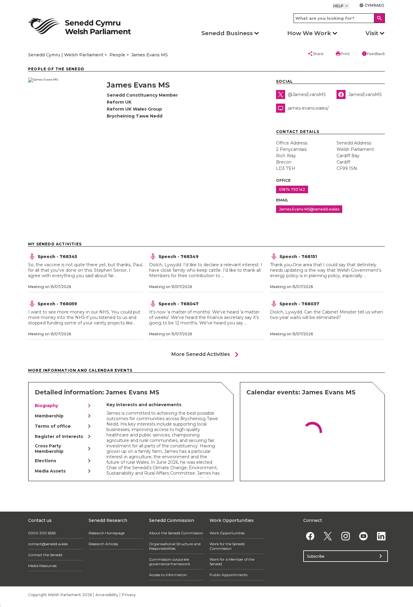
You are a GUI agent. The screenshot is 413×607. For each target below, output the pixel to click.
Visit (372, 33)
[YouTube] (363, 536)
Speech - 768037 (299, 304)
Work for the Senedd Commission (227, 546)
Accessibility (107, 594)
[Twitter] (328, 536)
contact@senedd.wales (48, 544)
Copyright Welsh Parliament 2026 (60, 594)
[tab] (64, 405)
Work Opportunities (227, 533)
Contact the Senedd (45, 554)
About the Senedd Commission (176, 533)
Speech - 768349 (178, 256)
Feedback (373, 53)
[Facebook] (310, 536)
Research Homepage (107, 533)
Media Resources (42, 565)
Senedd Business (227, 33)
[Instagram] (346, 536)
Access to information (168, 574)
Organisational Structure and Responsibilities (174, 546)
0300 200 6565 (42, 533)
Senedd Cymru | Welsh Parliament (65, 55)
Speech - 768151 (298, 256)
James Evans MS (149, 55)
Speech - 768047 (178, 304)
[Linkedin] (381, 536)
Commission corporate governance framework (169, 561)
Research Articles (103, 544)
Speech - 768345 (57, 256)
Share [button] (315, 53)
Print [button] (342, 53)
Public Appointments (228, 574)
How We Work (309, 33)
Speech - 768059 (57, 304)
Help (341, 6)
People (117, 55)
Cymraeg (371, 5)
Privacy (129, 594)
